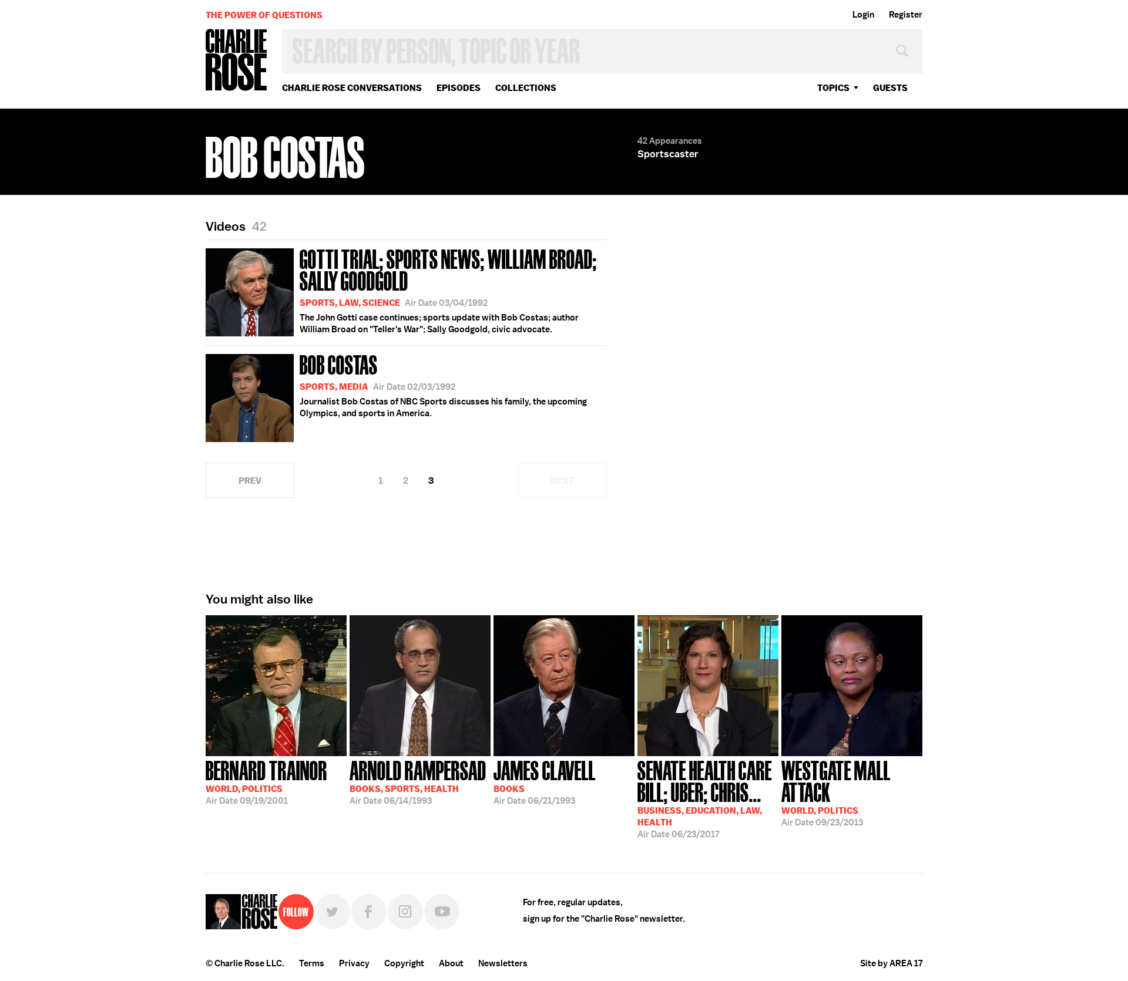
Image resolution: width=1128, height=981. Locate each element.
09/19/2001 (266, 781)
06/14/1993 (418, 781)
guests (890, 87)
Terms (311, 963)
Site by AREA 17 (891, 963)
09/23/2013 (836, 792)
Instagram (405, 911)
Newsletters (503, 963)
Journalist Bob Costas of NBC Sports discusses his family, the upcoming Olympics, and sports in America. (443, 384)
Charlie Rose (237, 61)
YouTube (441, 911)
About (451, 963)
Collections (525, 87)
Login (863, 15)
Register (905, 15)
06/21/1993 (545, 781)
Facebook (369, 911)
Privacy (354, 963)
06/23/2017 (704, 798)
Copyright (404, 963)
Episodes (459, 87)
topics (833, 87)
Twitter (332, 911)
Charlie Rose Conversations (352, 87)
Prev (250, 480)
